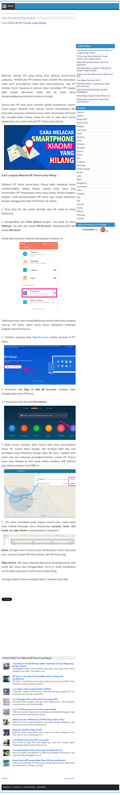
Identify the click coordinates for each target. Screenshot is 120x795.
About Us (7, 787)
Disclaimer (41, 787)
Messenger (81, 165)
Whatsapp (81, 215)
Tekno (79, 190)
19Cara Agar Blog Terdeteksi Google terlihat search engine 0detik (92, 57)
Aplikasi (80, 115)
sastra (79, 176)
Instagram (81, 147)
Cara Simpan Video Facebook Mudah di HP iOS (31, 689)
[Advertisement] (39, 50)
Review (80, 172)
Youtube (80, 218)
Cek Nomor (81, 130)
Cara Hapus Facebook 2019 (88, 80)
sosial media (82, 186)
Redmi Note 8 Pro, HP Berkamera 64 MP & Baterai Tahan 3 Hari (38, 719)
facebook (81, 137)
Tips (9, 18)
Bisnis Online (82, 122)
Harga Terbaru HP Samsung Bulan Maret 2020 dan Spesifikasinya (39, 760)
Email (79, 133)
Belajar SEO (82, 119)
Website (80, 211)
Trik (78, 201)
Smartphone (82, 183)
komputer (81, 162)
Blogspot (81, 126)
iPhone (80, 154)
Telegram (81, 193)
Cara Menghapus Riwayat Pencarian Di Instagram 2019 (35, 699)
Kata (79, 158)
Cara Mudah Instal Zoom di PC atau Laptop (30, 740)
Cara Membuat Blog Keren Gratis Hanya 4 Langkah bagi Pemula (94, 51)
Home (4, 18)
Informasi (81, 144)
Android (80, 112)
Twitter (80, 208)
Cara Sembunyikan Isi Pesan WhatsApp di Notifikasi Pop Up (37, 750)
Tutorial (80, 204)
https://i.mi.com (40, 337)
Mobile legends (83, 169)
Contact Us (17, 787)
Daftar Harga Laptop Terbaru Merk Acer (93, 96)
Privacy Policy (29, 787)
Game (79, 140)
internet (80, 151)
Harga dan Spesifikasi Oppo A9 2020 (27, 730)
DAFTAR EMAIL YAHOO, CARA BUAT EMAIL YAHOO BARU (94, 69)
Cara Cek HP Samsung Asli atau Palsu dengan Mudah (34, 709)
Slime (79, 179)
